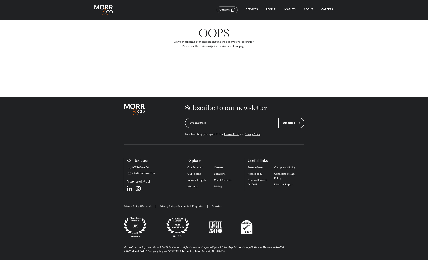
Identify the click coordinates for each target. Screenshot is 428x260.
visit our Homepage (233, 46)
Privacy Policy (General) (138, 206)
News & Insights (196, 180)
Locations (220, 174)
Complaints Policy (284, 167)
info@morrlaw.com (143, 173)
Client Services (222, 180)
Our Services (195, 167)
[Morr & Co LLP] (104, 10)
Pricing (218, 186)
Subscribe (289, 122)
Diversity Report (283, 184)
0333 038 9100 (140, 167)
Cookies (217, 206)
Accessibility (255, 174)
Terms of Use (231, 134)
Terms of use (255, 167)
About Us (193, 186)
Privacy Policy (252, 134)
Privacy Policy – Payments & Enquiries (181, 206)
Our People (194, 174)
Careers (218, 167)
